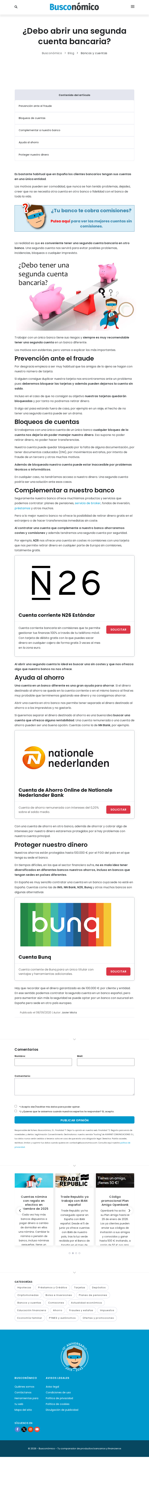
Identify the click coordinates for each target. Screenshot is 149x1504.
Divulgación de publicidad (62, 1410)
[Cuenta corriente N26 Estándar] (66, 582)
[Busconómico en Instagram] (30, 1429)
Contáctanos (23, 1392)
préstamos (22, 508)
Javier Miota (69, 1012)
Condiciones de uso (58, 1392)
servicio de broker (88, 503)
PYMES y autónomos (62, 1318)
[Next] (129, 1210)
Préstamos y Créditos (52, 1287)
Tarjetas (79, 1287)
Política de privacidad (59, 1398)
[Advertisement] (81, 71)
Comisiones (56, 1302)
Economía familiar (29, 1318)
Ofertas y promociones (98, 1318)
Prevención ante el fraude (35, 106)
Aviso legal (52, 1386)
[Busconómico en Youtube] (37, 1429)
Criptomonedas (28, 1295)
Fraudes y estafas (81, 1310)
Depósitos (99, 1287)
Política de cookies (57, 1404)
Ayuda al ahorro (29, 142)
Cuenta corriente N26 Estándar (57, 615)
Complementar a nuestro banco (39, 130)
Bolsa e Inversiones (59, 1295)
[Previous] (20, 1210)
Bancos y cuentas (94, 53)
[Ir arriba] (140, 1497)
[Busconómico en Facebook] (17, 1429)
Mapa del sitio (23, 1410)
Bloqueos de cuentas (32, 118)
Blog (71, 53)
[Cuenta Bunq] (66, 924)
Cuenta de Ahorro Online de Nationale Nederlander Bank (65, 792)
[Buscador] (17, 7)
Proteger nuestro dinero (34, 154)
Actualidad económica (86, 1302)
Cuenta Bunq (35, 957)
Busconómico (52, 53)
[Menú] (132, 7)
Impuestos (107, 1310)
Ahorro (57, 1310)
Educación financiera (31, 1310)
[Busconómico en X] (24, 1429)
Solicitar (118, 629)
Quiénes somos (24, 1386)
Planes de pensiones (93, 1295)
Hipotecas (24, 1287)
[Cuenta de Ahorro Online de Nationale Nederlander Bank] (66, 757)
